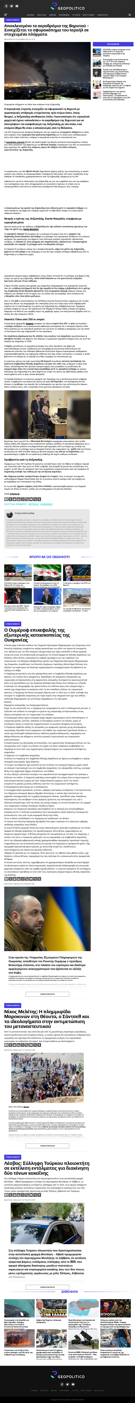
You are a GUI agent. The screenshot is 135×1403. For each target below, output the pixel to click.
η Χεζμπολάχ (22, 116)
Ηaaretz (29, 323)
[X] (10, 499)
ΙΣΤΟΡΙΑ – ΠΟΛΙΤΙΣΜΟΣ (84, 15)
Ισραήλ (34, 504)
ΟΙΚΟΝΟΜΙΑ (64, 15)
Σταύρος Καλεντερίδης (24, 513)
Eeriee (82, 1400)
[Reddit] (14, 499)
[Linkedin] (18, 499)
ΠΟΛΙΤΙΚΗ (41, 15)
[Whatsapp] (23, 499)
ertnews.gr (15, 493)
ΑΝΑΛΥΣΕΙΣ (103, 15)
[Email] (31, 499)
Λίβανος (47, 504)
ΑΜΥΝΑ (52, 15)
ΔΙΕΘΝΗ (30, 15)
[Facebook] (6, 499)
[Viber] (27, 499)
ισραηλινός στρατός (15, 142)
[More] (39, 499)
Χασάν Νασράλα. (31, 229)
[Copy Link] (35, 499)
